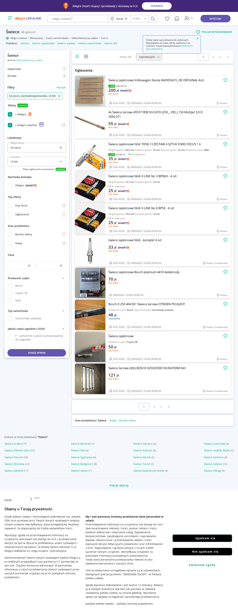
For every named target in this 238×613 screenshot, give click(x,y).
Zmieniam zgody (202, 565)
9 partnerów (63, 565)
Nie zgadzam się (205, 551)
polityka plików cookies (100, 603)
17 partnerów (65, 561)
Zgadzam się (205, 538)
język (37, 497)
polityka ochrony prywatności (135, 603)
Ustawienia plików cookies (102, 593)
